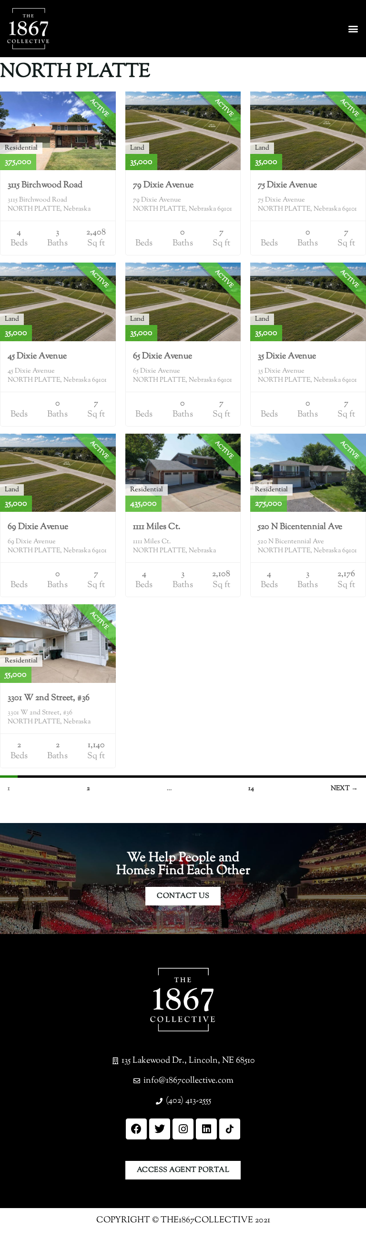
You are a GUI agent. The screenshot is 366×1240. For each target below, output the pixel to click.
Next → (344, 788)
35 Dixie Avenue (287, 356)
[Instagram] (183, 1128)
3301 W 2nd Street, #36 (49, 698)
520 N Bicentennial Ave (300, 527)
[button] (353, 29)
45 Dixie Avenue (37, 356)
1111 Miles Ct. (157, 527)
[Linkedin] (206, 1128)
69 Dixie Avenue (38, 527)
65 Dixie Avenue (162, 356)
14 (251, 788)
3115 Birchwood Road (45, 185)
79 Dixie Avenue (163, 185)
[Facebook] (136, 1128)
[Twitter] (159, 1128)
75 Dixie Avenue (287, 185)
